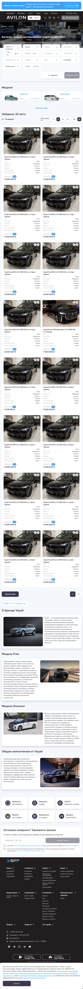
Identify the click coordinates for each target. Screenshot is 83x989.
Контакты (54, 13)
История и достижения (49, 909)
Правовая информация (49, 914)
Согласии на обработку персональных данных (30, 851)
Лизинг (62, 898)
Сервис (38, 13)
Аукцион (27, 879)
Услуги (30, 13)
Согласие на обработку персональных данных (36, 976)
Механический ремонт (49, 880)
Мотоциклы (21, 13)
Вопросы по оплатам (48, 919)
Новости (45, 896)
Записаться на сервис (49, 871)
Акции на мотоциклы (66, 874)
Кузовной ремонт (47, 878)
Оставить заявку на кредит (12, 896)
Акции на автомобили (67, 871)
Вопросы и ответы (48, 916)
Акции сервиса (47, 887)
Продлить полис (29, 898)
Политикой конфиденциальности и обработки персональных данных (44, 973)
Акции (46, 13)
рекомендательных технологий (34, 978)
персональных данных (71, 845)
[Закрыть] (77, 5)
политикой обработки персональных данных (28, 845)
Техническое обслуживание (47, 874)
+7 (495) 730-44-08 (16, 932)
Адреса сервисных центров (48, 883)
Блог (43, 898)
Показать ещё (41, 108)
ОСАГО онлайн (29, 896)
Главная (4, 26)
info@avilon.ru (14, 938)
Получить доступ (71, 5)
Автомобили (10, 13)
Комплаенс (45, 906)
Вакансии (45, 903)
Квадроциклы (10, 876)
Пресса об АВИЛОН (48, 911)
